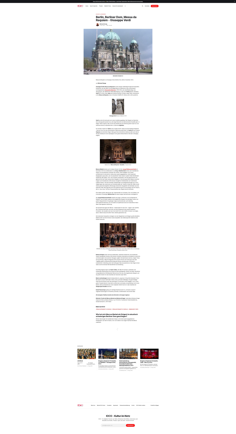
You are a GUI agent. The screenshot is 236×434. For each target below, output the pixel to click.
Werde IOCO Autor (101, 405)
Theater (101, 6)
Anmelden (147, 6)
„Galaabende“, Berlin (133, 309)
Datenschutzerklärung (125, 405)
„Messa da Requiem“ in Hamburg (103, 309)
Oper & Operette (93, 6)
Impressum (115, 405)
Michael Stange (103, 24)
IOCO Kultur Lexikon (140, 405)
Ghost (157, 405)
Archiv (133, 405)
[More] (125, 6)
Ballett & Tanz (107, 6)
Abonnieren (154, 6)
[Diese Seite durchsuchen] (143, 6)
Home (87, 6)
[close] (235, 1)
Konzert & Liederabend (118, 6)
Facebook (109, 405)
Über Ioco (93, 405)
